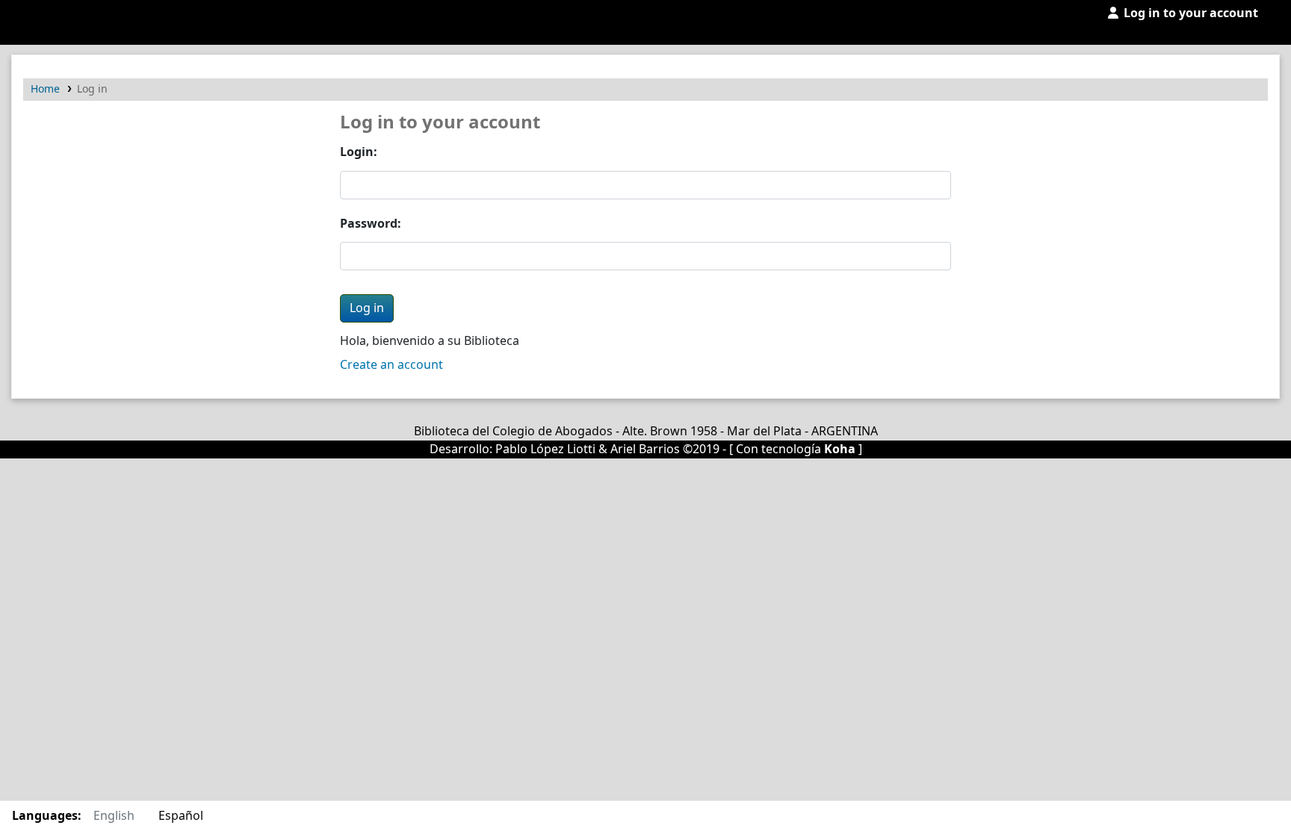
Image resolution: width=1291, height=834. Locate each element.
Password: (370, 224)
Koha (839, 449)
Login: (358, 152)
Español (180, 816)
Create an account (391, 365)
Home (45, 89)
